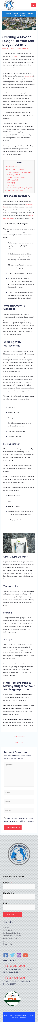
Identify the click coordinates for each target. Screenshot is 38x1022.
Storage (11, 185)
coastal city (16, 56)
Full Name (7, 883)
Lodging (11, 183)
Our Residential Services (11, 933)
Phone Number (9, 893)
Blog (18, 48)
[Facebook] (5, 955)
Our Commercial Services (12, 936)
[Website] (19, 811)
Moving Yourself (13, 175)
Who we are (7, 927)
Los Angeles (28, 76)
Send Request (12, 914)
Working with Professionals (20, 172)
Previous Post (19, 736)
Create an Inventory (12, 167)
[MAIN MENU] (33, 5)
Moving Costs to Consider (14, 169)
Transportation (13, 180)
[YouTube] (25, 955)
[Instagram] (19, 955)
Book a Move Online (10, 938)
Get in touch (7, 930)
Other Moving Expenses (16, 177)
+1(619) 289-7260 (14, 966)
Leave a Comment (8, 48)
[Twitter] (12, 955)
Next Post (19, 742)
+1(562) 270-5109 (14, 978)
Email (5, 903)
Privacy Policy (8, 944)
